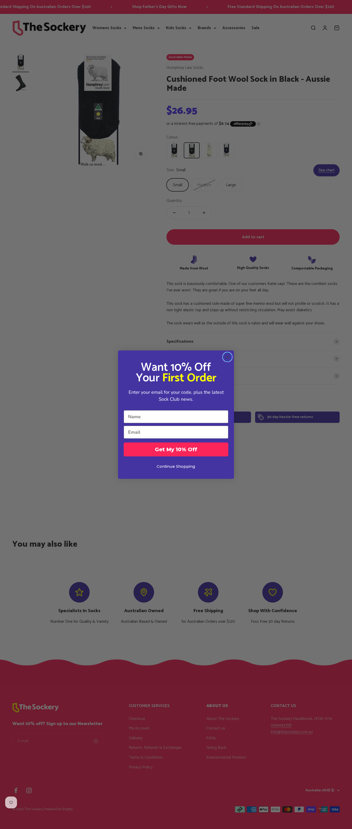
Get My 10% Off (176, 449)
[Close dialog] (227, 357)
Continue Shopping (176, 466)
